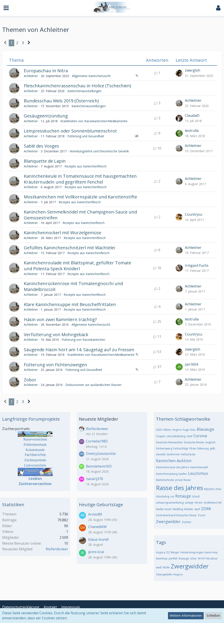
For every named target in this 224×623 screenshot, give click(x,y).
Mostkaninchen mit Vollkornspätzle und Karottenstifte (80, 197)
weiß (159, 567)
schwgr (189, 502)
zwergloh (192, 70)
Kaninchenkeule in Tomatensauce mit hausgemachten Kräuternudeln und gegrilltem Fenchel (80, 179)
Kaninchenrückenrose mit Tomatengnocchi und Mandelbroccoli (73, 286)
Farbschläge (180, 448)
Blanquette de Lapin (45, 161)
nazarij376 (94, 478)
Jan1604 (191, 364)
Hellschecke (188, 454)
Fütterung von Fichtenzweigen (55, 365)
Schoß (196, 496)
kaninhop (162, 558)
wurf (197, 509)
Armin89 (95, 514)
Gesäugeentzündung (46, 116)
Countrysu (193, 214)
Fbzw (192, 448)
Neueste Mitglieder (98, 419)
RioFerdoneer (57, 549)
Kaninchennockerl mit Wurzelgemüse (62, 233)
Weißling (178, 509)
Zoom (201, 515)
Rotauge (183, 496)
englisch (210, 442)
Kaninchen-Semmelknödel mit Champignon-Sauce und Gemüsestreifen (80, 215)
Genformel (173, 454)
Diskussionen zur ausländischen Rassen (93, 385)
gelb (212, 448)
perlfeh (173, 558)
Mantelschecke (165, 480)
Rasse (187, 480)
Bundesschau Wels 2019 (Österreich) (61, 101)
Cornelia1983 (97, 441)
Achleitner (31, 76)
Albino (167, 430)
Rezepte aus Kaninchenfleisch (86, 166)
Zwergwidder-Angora (169, 574)
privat (178, 480)
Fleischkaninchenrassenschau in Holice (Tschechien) (77, 86)
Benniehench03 (99, 466)
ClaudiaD (192, 115)
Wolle (166, 567)
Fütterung (203, 448)
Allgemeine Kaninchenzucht (91, 76)
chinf (189, 436)
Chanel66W (97, 526)
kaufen (183, 474)
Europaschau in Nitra (46, 71)
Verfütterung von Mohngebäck (56, 334)
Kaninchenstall (199, 467)
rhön (218, 489)
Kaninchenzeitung (167, 474)
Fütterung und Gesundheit (85, 136)
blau (193, 430)
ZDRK (206, 508)
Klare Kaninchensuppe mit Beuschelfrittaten (70, 304)
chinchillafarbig (175, 436)
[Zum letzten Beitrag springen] (179, 73)
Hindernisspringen (191, 552)
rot (172, 496)
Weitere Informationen (186, 615)
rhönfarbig (162, 496)
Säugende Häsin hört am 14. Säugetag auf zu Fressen (79, 350)
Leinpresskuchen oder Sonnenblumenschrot (70, 131)
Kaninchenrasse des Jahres (172, 467)
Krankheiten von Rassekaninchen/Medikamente (94, 121)
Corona (200, 435)
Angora (177, 430)
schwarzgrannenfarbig (170, 502)
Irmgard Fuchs (196, 265)
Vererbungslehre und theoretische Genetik (99, 151)
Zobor (30, 380)
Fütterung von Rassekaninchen (83, 339)
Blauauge (205, 429)
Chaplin (160, 436)
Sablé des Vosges (41, 146)
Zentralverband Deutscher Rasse (176, 515)
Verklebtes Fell (213, 502)
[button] (6, 8)
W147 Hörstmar (208, 558)
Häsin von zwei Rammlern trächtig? (60, 319)
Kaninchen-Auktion (173, 460)
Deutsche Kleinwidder (169, 442)
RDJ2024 (209, 489)
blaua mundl (98, 539)
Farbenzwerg (164, 448)
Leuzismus (198, 473)
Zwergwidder (168, 521)
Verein (199, 502)
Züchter (186, 522)
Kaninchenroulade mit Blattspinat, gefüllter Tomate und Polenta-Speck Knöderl (77, 266)
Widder (188, 509)
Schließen (213, 615)
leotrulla (192, 130)
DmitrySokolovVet (101, 453)
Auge (186, 430)
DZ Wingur (172, 552)
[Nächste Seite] (29, 43)
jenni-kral (96, 551)
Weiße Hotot (164, 509)
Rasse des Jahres (179, 488)
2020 (159, 430)
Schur (193, 558)
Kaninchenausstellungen (84, 91)
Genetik (160, 454)
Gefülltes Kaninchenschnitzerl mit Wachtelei (69, 248)
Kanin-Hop (211, 552)
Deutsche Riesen (194, 442)
